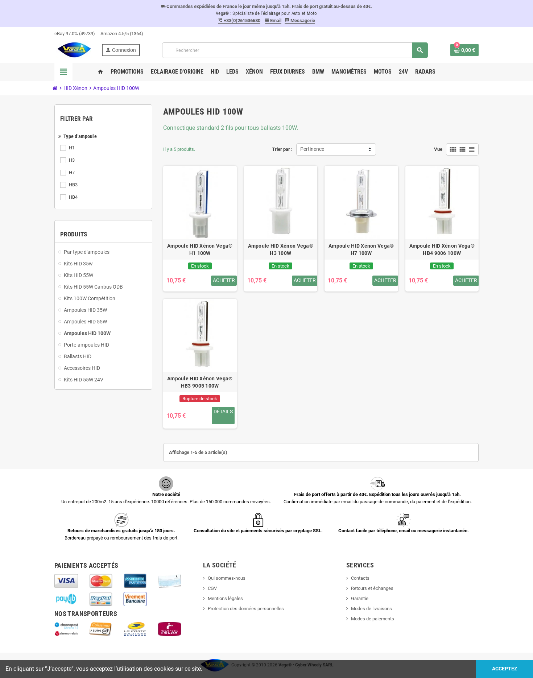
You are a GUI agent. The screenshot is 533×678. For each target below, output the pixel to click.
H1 (72, 147)
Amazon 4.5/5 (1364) (121, 33)
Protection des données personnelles (246, 608)
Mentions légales (225, 598)
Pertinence (312, 149)
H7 (72, 172)
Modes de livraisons (371, 608)
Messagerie (300, 20)
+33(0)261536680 (239, 20)
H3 (72, 160)
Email (273, 20)
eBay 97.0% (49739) (74, 33)
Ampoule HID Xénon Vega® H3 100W (280, 249)
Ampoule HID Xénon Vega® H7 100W (361, 249)
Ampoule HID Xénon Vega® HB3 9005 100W (199, 382)
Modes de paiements (372, 618)
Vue (438, 149)
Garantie (359, 598)
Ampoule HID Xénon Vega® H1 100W (199, 249)
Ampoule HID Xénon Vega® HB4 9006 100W (442, 249)
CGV (212, 588)
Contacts (360, 578)
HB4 (73, 197)
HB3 (73, 184)
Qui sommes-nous (226, 578)
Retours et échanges (372, 588)
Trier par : (282, 149)
